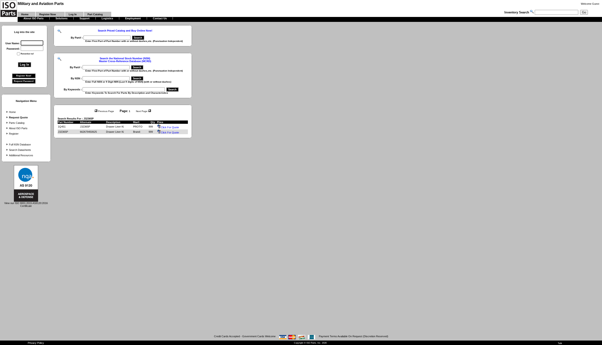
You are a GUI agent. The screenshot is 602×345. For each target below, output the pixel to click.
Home (12, 112)
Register (14, 133)
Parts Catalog (16, 122)
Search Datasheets (20, 149)
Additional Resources (21, 155)
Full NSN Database (20, 144)
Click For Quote (170, 127)
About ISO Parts (18, 128)
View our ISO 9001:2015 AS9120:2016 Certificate (26, 204)
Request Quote (18, 117)
